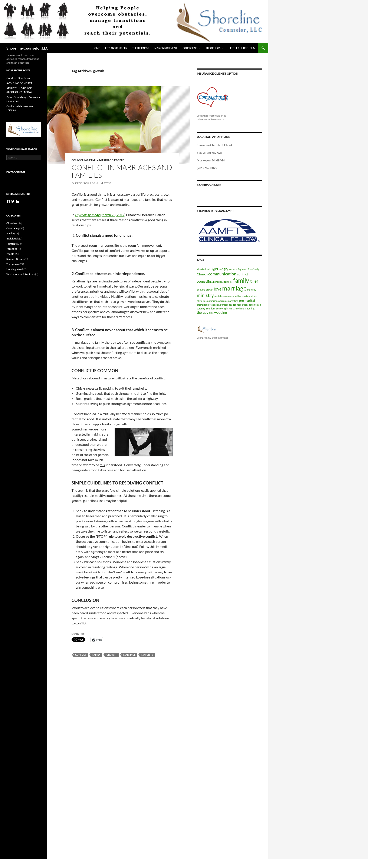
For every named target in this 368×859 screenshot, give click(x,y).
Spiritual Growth (232, 308)
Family (93, 160)
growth (111, 654)
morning (227, 296)
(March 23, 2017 (99, 215)
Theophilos (213, 48)
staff (243, 308)
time (211, 312)
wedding (220, 312)
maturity (147, 654)
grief (254, 281)
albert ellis (202, 269)
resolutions (243, 304)
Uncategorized (14, 269)
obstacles (202, 300)
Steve (107, 183)
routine (253, 304)
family (96, 654)
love (217, 288)
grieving (201, 289)
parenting (233, 300)
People (119, 160)
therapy (202, 312)
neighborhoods (240, 296)
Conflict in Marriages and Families (122, 171)
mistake (218, 296)
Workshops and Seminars (20, 274)
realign (232, 304)
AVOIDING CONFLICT (19, 83)
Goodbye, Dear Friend (18, 78)
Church (202, 274)
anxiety (233, 269)
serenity (201, 308)
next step (253, 296)
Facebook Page (209, 185)
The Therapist (140, 48)
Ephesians (218, 281)
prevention (214, 304)
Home (96, 48)
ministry (205, 295)
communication (222, 273)
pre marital (247, 300)
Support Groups (15, 259)
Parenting (11, 248)
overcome (222, 300)
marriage (129, 654)
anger (213, 268)
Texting (250, 308)
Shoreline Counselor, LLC (27, 48)
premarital (202, 304)
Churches (11, 223)
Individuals (12, 238)
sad (259, 304)
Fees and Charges (116, 48)
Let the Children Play (242, 48)
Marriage (106, 160)
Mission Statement (165, 48)
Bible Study (253, 269)
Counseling (190, 48)
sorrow (219, 308)
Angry (223, 269)
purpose (224, 304)
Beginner (242, 269)
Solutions (211, 308)
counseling (205, 281)
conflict (80, 654)
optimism (212, 300)
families (228, 281)
